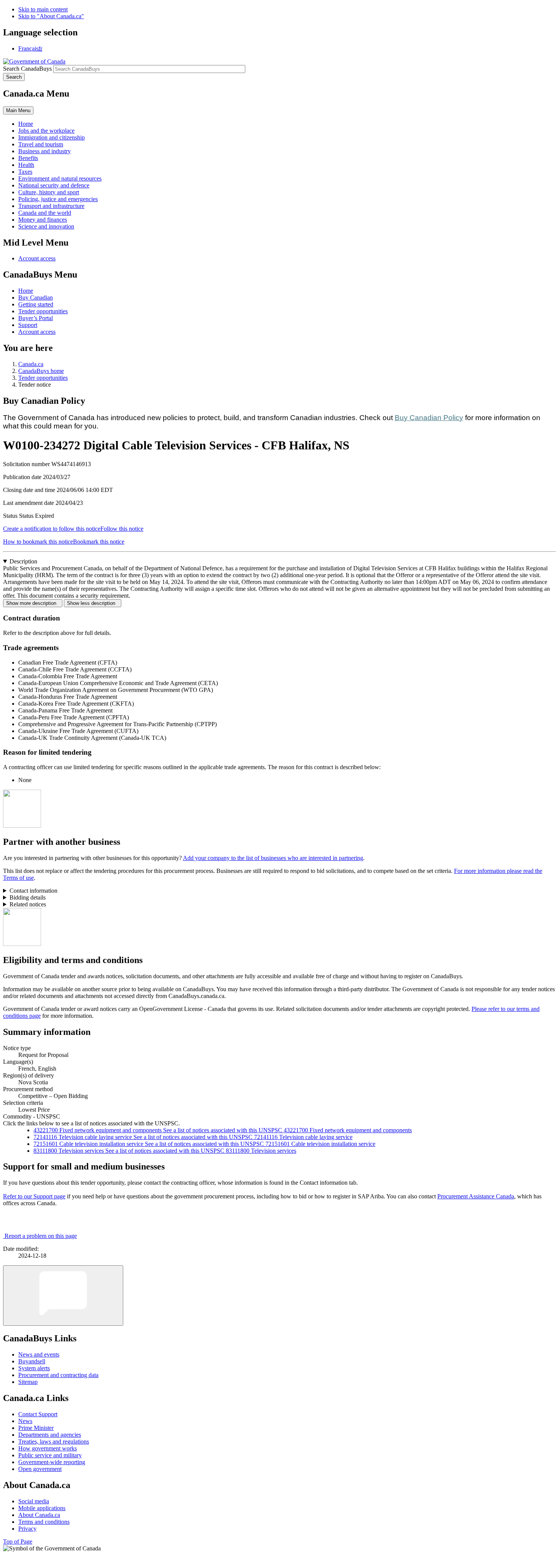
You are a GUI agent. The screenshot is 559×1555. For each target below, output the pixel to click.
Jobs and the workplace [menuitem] (46, 130)
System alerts (34, 1368)
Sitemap (28, 1382)
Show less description (92, 603)
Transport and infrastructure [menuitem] (51, 206)
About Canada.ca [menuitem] (39, 1515)
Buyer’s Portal (35, 318)
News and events (38, 1354)
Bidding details (28, 897)
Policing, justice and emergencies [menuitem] (58, 199)
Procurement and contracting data (58, 1375)
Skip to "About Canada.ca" (51, 16)
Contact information (33, 890)
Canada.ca (30, 364)
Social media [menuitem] (33, 1501)
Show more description (32, 603)
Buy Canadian (35, 297)
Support (27, 325)
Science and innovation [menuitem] (46, 226)
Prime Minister (36, 1428)
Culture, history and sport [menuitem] (48, 192)
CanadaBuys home (41, 371)
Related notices (28, 904)
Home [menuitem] (25, 124)
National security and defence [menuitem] (53, 185)
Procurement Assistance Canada (475, 1196)
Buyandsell (31, 1361)
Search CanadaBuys (27, 68)
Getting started (35, 304)
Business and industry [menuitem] (44, 151)
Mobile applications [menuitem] (41, 1508)
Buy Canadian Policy (429, 418)
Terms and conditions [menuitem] (44, 1522)
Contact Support (37, 1414)
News (25, 1421)
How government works (47, 1448)
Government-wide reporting (51, 1462)
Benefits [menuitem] (28, 158)
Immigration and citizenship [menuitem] (51, 137)
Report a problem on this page (41, 1236)
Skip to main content (43, 9)
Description (23, 561)
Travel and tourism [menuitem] (40, 144)
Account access (37, 258)
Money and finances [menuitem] (42, 219)
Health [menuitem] (26, 165)
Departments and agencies (49, 1434)
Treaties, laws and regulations (53, 1441)
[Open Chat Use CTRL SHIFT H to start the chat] (63, 1295)
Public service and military (50, 1455)
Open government (40, 1469)
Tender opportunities (43, 311)
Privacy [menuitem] (27, 1528)
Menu (18, 110)
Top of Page (17, 1541)
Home (25, 290)
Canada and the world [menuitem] (44, 212)
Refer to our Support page (34, 1196)
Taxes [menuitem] (25, 171)
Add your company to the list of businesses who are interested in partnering (273, 858)
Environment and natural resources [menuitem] (60, 178)
